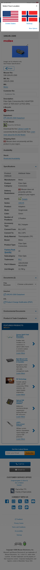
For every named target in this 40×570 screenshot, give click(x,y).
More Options (33, 28)
